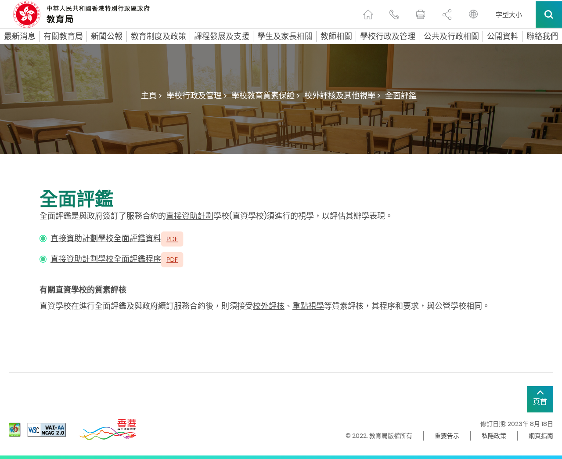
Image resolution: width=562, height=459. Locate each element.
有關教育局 (63, 36)
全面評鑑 (401, 95)
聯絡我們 (542, 36)
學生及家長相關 (285, 36)
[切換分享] (447, 14)
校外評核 (269, 305)
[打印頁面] (421, 14)
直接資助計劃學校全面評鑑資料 (105, 238)
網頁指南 (541, 435)
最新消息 (20, 36)
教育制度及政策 (158, 36)
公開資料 (503, 36)
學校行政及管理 (387, 36)
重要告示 (447, 435)
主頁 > (151, 95)
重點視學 (308, 305)
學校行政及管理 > (196, 95)
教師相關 (336, 36)
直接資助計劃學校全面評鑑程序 (105, 258)
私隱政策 (494, 435)
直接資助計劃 (189, 215)
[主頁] (368, 14)
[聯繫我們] (394, 14)
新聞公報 (106, 36)
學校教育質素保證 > (265, 95)
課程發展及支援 (221, 36)
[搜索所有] (549, 14)
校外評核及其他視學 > (342, 95)
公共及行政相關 (451, 36)
